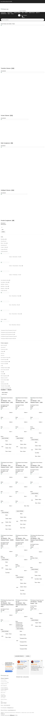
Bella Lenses (3, 692)
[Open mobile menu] (22, 7)
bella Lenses (3, 345)
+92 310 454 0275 (7, 705)
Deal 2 (2, 355)
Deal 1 (2, 353)
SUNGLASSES (4, 383)
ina (1, 365)
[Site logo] (4, 9)
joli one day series (4, 369)
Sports (2, 381)
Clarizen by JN (4, 349)
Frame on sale (3, 363)
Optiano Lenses (3, 690)
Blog (1, 701)
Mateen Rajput (24, 661)
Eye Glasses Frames (5, 357)
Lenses (2, 373)
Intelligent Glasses (4, 367)
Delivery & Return (4, 699)
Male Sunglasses (4, 375)
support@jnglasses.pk (12, 710)
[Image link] (4, 675)
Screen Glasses (4, 379)
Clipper (2, 351)
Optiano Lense (4, 377)
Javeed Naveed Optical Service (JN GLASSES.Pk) (9, 664)
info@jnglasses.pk (10, 707)
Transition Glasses (4, 385)
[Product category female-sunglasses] (22, 124)
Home (2, 23)
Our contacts (3, 697)
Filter (3, 231)
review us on (8, 671)
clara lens (3, 347)
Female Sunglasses (5, 361)
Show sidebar (5, 392)
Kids (2, 371)
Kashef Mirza (37, 661)
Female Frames (4, 359)
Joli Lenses (3, 694)
